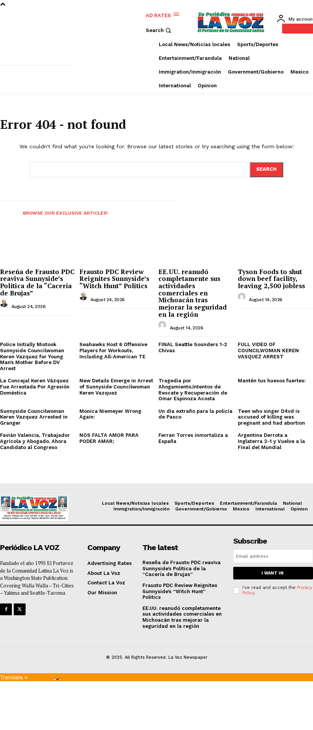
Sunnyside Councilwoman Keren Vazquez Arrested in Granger (34, 417)
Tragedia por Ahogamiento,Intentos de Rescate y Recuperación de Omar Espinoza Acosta (192, 389)
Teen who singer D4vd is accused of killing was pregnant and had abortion (271, 417)
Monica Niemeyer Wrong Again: (110, 414)
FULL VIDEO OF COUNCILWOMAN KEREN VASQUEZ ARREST (268, 350)
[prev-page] (7, 211)
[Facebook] (6, 609)
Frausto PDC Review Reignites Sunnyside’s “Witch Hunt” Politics (114, 278)
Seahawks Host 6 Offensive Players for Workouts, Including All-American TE (113, 350)
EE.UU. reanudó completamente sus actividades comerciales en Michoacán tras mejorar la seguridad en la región (192, 293)
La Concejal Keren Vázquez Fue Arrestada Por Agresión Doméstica (34, 386)
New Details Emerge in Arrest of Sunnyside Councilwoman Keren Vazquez (116, 386)
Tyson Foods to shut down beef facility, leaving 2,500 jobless (271, 278)
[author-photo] (5, 305)
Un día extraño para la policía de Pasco (195, 414)
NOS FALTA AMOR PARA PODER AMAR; (109, 438)
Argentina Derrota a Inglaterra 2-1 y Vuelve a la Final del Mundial (271, 441)
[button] (159, 30)
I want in (272, 573)
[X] (20, 609)
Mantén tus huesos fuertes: (272, 380)
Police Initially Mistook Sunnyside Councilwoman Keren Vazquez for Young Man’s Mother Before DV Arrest (32, 356)
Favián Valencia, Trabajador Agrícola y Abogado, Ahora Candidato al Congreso (35, 441)
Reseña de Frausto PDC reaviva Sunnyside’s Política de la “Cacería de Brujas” (37, 282)
